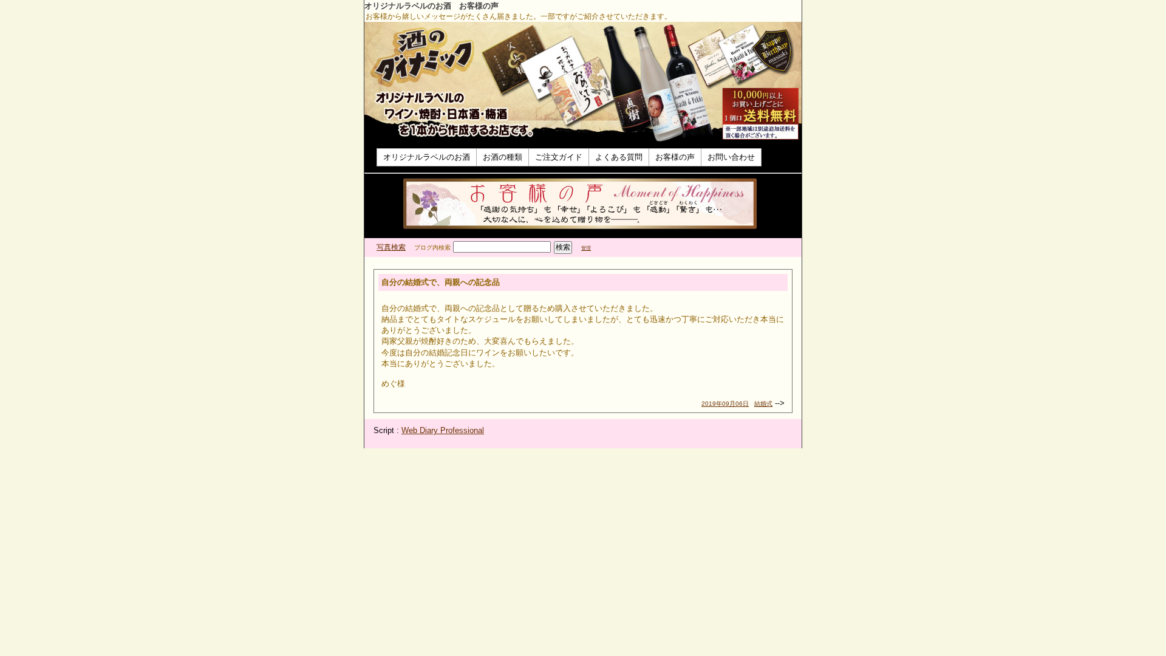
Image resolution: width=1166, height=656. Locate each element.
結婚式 (763, 403)
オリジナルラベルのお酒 (426, 157)
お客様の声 (675, 157)
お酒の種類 (502, 157)
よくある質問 (619, 157)
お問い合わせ (731, 157)
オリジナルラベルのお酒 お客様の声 (431, 5)
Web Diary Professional (442, 430)
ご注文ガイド (558, 157)
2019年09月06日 (725, 403)
